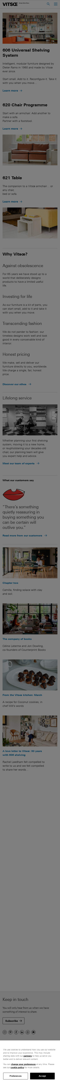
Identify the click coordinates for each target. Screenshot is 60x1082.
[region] (30, 1061)
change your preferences (23, 1064)
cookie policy (17, 1067)
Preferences (16, 1076)
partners (28, 1056)
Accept (42, 1076)
